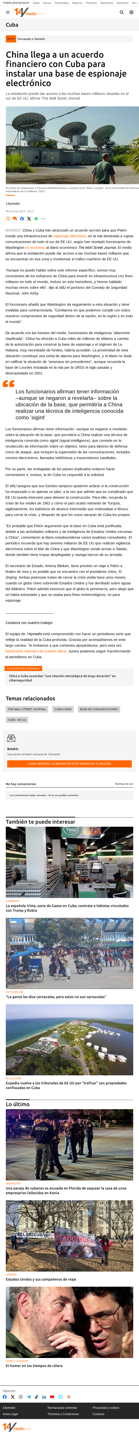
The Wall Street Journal (27, 709)
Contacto (98, 1414)
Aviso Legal (10, 1414)
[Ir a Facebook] (5, 1397)
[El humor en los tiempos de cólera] (69, 1322)
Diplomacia (106, 2)
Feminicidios (61, 2)
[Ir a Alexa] (61, 1397)
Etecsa (47, 2)
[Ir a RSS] (70, 1397)
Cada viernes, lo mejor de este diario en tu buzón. (69, 763)
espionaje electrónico (70, 236)
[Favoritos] (8, 218)
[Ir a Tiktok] (37, 1397)
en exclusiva (35, 248)
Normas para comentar (62, 1407)
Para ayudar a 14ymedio (31, 38)
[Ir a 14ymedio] (30, 12)
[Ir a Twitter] (13, 1397)
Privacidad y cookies (106, 1407)
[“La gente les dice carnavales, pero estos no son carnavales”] (69, 953)
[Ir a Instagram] (21, 1397)
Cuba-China (62, 709)
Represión (123, 2)
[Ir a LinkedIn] (44, 1397)
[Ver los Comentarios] (15, 218)
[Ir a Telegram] (29, 1397)
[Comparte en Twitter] (29, 218)
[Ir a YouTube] (53, 1397)
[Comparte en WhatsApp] (36, 218)
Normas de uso (124, 783)
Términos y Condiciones (63, 1414)
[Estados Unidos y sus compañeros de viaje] (69, 1236)
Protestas (91, 2)
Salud (36, 2)
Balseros (77, 2)
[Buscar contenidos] (121, 12)
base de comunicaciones (99, 709)
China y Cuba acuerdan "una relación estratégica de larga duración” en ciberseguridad (62, 678)
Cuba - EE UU (17, 719)
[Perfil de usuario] (131, 12)
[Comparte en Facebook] (22, 218)
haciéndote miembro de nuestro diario (35, 651)
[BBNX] (17, 1427)
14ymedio (9, 1407)
